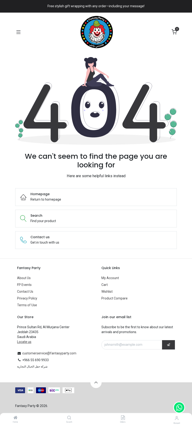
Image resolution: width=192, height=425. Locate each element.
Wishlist (107, 291)
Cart (104, 285)
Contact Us (25, 291)
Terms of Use (27, 305)
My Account (110, 278)
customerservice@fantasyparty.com (49, 353)
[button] (168, 344)
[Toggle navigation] (18, 32)
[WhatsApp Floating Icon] (179, 407)
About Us (24, 278)
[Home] (15, 418)
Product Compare (114, 298)
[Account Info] (176, 418)
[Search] (69, 418)
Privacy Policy (27, 298)
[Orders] (123, 418)
